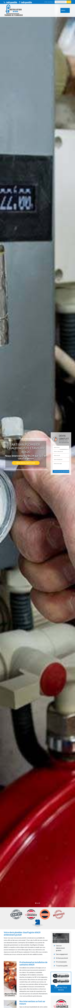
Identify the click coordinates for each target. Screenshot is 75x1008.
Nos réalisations (26, 463)
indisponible (11, 2)
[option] (37, 504)
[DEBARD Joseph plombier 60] (13, 10)
